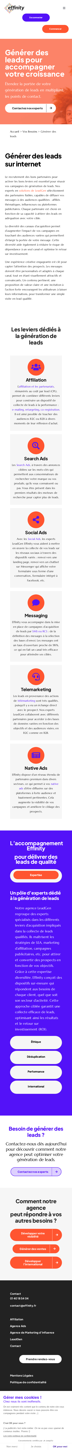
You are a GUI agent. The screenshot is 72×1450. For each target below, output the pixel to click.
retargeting (32, 409)
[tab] (36, 875)
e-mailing (18, 409)
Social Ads (34, 539)
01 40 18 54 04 (19, 1298)
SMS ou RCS (39, 631)
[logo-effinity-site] (14, 4)
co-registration (50, 409)
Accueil (14, 131)
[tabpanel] (36, 959)
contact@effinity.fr (23, 1305)
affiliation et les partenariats (36, 386)
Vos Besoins (30, 131)
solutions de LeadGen (32, 190)
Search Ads (23, 465)
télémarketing (26, 700)
